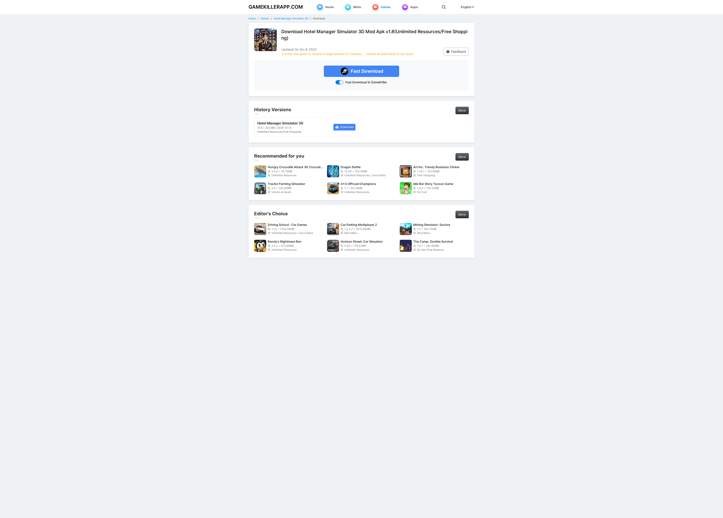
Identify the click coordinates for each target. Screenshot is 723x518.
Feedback (458, 52)
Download (347, 127)
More (462, 110)
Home (252, 18)
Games (264, 18)
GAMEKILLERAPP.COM (276, 7)
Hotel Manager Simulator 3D (291, 18)
